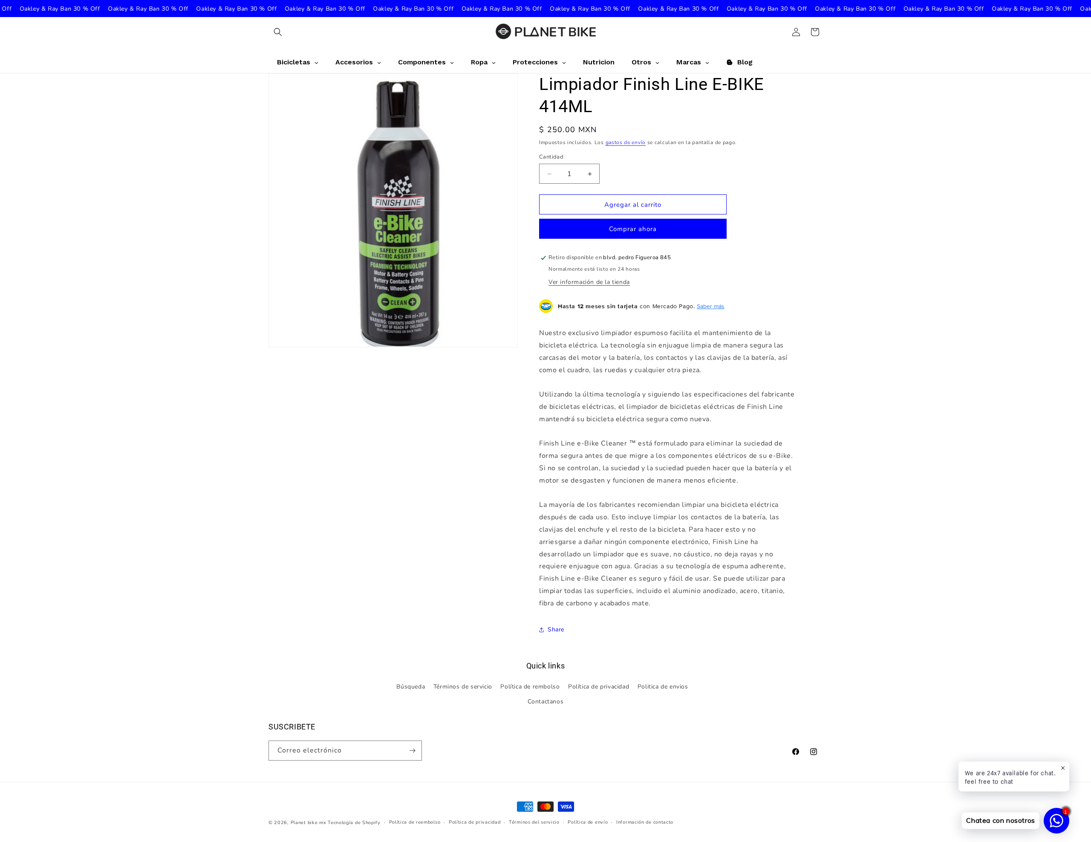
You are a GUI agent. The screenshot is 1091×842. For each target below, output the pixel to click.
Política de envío (588, 822)
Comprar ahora (633, 229)
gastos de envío (626, 142)
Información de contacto (644, 822)
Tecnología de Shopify (354, 822)
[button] (277, 32)
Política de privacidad (598, 687)
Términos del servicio (534, 822)
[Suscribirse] (412, 751)
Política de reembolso (415, 822)
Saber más (710, 306)
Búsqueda (410, 687)
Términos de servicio (462, 687)
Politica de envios (663, 687)
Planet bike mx (308, 822)
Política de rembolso (530, 687)
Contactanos (546, 701)
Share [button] (556, 629)
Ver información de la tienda (589, 282)
